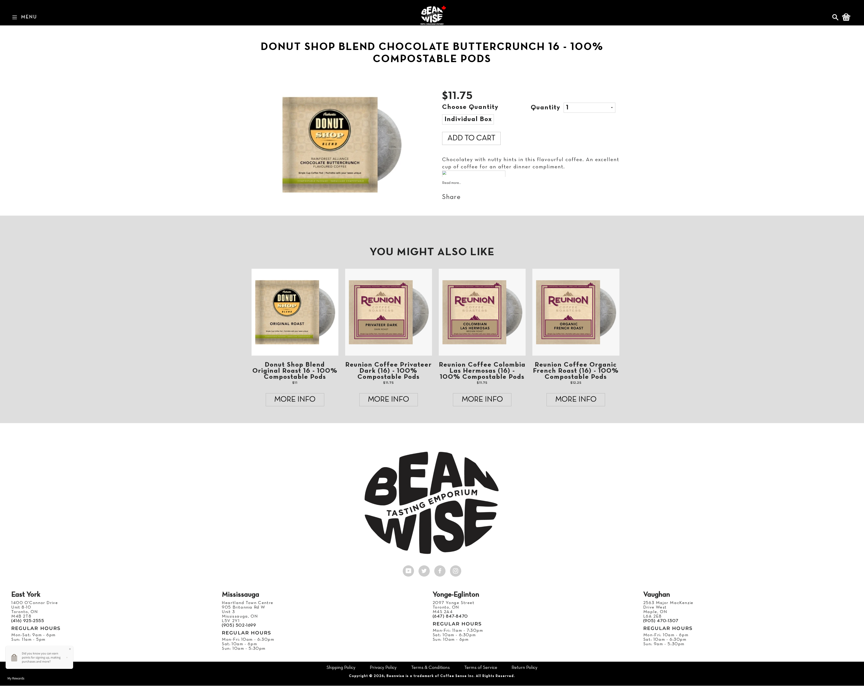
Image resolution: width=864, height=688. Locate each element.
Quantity (545, 108)
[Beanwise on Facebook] (440, 569)
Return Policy (525, 667)
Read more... (451, 183)
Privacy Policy (383, 667)
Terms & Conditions (430, 667)
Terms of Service (480, 667)
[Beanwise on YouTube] (408, 569)
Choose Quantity (470, 107)
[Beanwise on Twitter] (424, 569)
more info (294, 399)
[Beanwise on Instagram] (455, 569)
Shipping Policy (341, 667)
